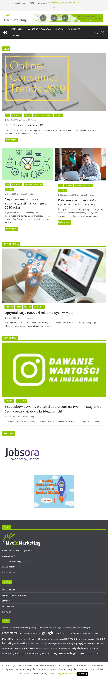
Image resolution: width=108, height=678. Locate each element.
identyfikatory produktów (89, 633)
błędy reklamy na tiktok (34, 628)
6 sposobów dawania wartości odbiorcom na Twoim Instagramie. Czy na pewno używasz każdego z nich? (53, 408)
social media (30, 648)
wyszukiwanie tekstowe (93, 654)
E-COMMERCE (74, 29)
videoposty (8, 653)
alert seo (5, 628)
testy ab (75, 648)
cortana (45, 628)
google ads (61, 633)
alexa (10, 628)
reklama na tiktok (8, 649)
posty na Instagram (69, 644)
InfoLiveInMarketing (28, 120)
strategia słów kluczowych (61, 649)
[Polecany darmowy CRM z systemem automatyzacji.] (80, 164)
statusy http (43, 649)
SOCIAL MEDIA (17, 29)
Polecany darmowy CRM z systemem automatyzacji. (77, 202)
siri (20, 649)
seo (17, 648)
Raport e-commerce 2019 (24, 125)
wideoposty (34, 653)
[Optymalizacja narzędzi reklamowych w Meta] (54, 276)
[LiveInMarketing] (5, 32)
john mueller (71, 638)
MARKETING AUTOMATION (39, 29)
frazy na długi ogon (34, 633)
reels (102, 644)
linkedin (100, 638)
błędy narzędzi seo (19, 628)
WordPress (47, 653)
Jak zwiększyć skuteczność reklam (52, 639)
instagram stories (22, 639)
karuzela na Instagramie (87, 639)
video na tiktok (92, 649)
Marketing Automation (43, 115)
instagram (9, 639)
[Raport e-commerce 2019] (54, 82)
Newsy (18, 307)
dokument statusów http (73, 628)
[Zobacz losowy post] (103, 32)
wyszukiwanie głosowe (69, 653)
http (68, 633)
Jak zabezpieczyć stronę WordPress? (63, 3)
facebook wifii (23, 633)
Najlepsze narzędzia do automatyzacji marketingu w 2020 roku (26, 203)
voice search (21, 653)
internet (34, 639)
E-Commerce (16, 115)
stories (50, 649)
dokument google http (57, 628)
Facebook (9, 307)
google (48, 632)
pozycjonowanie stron (88, 643)
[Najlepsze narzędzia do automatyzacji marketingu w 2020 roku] (27, 164)
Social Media (39, 307)
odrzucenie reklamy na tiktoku (51, 644)
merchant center (34, 644)
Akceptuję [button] (83, 673)
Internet (28, 115)
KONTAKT (15, 35)
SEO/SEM (59, 29)
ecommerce (10, 633)
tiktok (83, 648)
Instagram (9, 401)
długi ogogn (86, 628)
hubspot (75, 633)
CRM (7, 115)
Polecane (58, 115)
